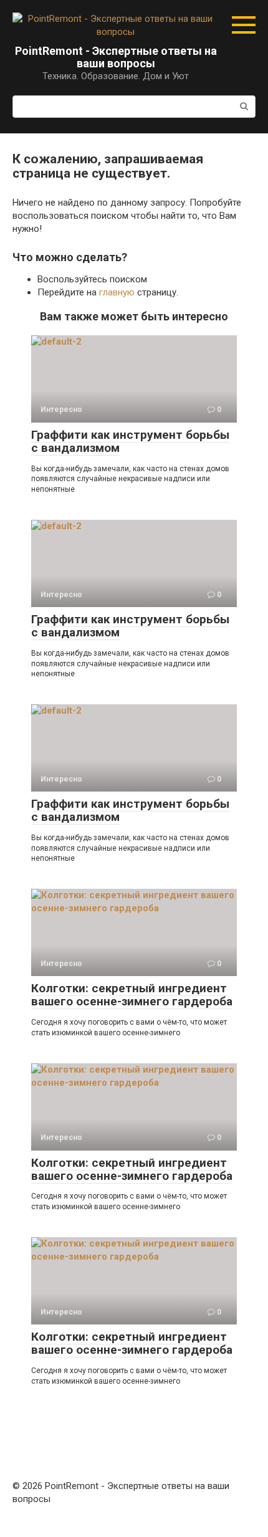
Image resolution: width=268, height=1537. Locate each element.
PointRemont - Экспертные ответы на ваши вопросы (116, 57)
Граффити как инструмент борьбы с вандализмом (130, 441)
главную (117, 292)
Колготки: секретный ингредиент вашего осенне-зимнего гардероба (131, 994)
